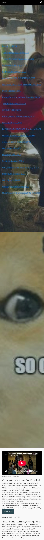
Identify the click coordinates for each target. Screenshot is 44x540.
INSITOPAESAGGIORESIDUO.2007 (18, 135)
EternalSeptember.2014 (13, 97)
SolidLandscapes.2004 (13, 161)
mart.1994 (36, 193)
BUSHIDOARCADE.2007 (13, 129)
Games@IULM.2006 (11, 148)
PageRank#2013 (34, 97)
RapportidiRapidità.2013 (14, 103)
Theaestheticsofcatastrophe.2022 (18, 59)
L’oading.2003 (32, 167)
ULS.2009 (17, 123)
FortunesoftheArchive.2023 (16, 52)
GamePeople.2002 (11, 180)
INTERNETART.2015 (32, 84)
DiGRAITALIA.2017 (26, 78)
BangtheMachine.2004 (13, 167)
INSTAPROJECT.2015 (12, 84)
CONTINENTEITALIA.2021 (14, 72)
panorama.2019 (9, 78)
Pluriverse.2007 (33, 129)
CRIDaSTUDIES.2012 (11, 110)
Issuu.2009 (7, 123)
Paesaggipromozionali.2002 (15, 186)
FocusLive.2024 (9, 46)
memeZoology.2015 (11, 91)
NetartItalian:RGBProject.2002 (16, 193)
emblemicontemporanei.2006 (16, 142)
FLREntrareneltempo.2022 (14, 65)
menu (4, 2)
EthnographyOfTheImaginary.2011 (18, 116)
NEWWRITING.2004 (11, 155)
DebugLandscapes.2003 (14, 174)
